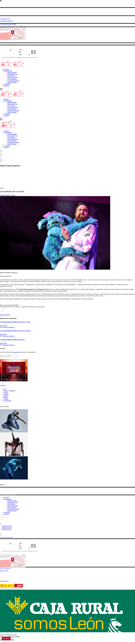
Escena (6, 392)
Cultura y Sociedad (9, 390)
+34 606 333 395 (6, 527)
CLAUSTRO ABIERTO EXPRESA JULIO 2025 (12, 339)
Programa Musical (12, 506)
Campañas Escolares (13, 509)
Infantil (7, 195)
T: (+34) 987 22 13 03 (5, 18)
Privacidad (11, 636)
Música (6, 397)
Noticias (12, 195)
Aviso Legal (3, 636)
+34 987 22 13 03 (6, 526)
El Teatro (6, 497)
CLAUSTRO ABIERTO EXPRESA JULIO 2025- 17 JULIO (15, 322)
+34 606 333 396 (6, 529)
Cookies (17, 636)
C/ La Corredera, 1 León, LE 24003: (8, 24)
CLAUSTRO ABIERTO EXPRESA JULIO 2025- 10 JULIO (15, 330)
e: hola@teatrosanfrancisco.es (6, 20)
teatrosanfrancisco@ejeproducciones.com (6, 537)
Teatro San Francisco (8, 327)
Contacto (6, 514)
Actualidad (7, 512)
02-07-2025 (3, 343)
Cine (5, 389)
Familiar (2, 195)
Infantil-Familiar (12, 501)
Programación (8, 499)
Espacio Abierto (12, 510)
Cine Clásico (11, 504)
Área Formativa (11, 507)
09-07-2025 (3, 334)
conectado (16, 352)
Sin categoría (7, 400)
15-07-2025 (3, 325)
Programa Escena (12, 502)
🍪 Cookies (6, 638)
